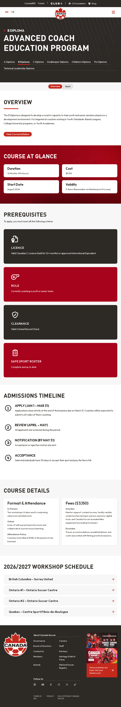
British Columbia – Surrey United (31, 579)
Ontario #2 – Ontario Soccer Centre (33, 601)
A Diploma (9, 61)
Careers (63, 641)
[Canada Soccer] (60, 13)
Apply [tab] (68, 86)
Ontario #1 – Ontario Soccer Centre (33, 590)
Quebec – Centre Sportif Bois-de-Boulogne (38, 612)
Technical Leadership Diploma (19, 68)
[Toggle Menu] (113, 12)
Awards (36, 664)
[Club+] (56, 3)
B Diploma (24, 61)
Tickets (41, 3)
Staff (61, 646)
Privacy (50, 696)
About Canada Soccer (45, 635)
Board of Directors (42, 646)
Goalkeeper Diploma (57, 61)
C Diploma (38, 61)
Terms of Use (37, 697)
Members (37, 656)
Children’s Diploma (81, 61)
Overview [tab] (55, 86)
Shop (94, 3)
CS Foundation (78, 3)
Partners (63, 651)
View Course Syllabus (17, 134)
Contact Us (38, 651)
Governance (39, 641)
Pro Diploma (100, 61)
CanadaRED (30, 3)
